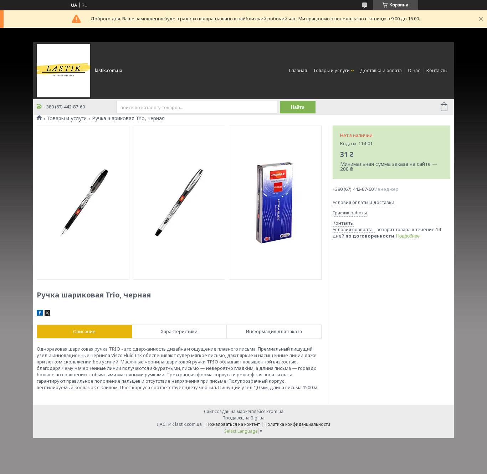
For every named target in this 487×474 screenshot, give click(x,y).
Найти (297, 107)
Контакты (436, 70)
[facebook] (40, 314)
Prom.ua (274, 411)
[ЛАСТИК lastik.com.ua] (63, 70)
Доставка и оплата (381, 70)
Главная (298, 70)
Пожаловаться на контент (233, 424)
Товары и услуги (331, 70)
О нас (414, 70)
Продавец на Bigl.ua (243, 418)
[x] (47, 314)
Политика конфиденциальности (297, 424)
